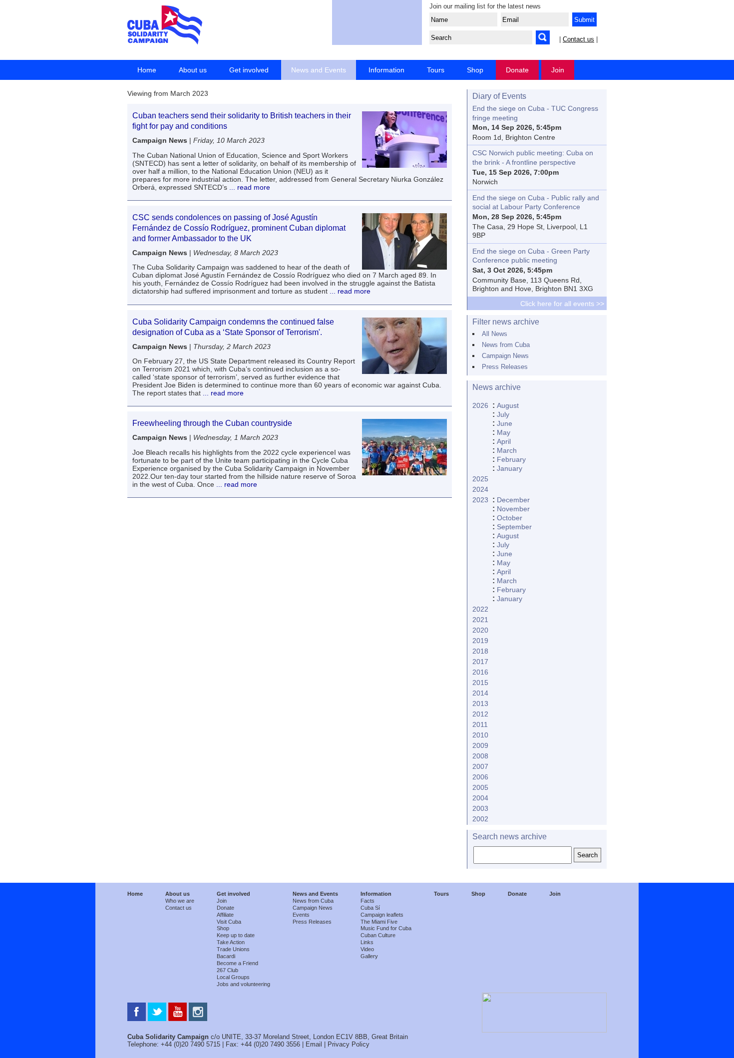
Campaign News (505, 355)
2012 (480, 714)
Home (146, 70)
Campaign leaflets (382, 915)
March (507, 450)
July (503, 414)
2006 (480, 777)
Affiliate (225, 915)
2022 (480, 609)
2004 (480, 798)
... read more (248, 187)
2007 (480, 766)
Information (386, 70)
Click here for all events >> (562, 304)
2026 (480, 405)
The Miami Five (379, 922)
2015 (480, 683)
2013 (480, 703)
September (514, 527)
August (508, 405)
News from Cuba (506, 345)
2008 (480, 756)
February (511, 459)
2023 (480, 500)
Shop (475, 70)
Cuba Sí (370, 908)
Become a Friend (237, 963)
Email (314, 1044)
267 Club (227, 970)
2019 (480, 641)
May (503, 432)
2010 (480, 735)
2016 (480, 672)
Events (301, 915)
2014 (480, 693)
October (509, 518)
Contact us (578, 39)
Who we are (179, 901)
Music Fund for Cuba (386, 928)
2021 (480, 620)
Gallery (369, 956)
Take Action (231, 942)
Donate (517, 70)
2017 (480, 662)
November (513, 509)
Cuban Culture (378, 935)
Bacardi (226, 956)
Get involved (249, 70)
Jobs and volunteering (243, 984)
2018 (480, 651)
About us (193, 70)
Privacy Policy (348, 1044)
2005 (480, 787)
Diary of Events (499, 96)
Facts (367, 901)
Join (557, 70)
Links (367, 942)
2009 (480, 745)
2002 (480, 819)
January (509, 468)
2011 (480, 724)
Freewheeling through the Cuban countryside (212, 423)
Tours (435, 70)
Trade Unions (233, 949)
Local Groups (233, 977)
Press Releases (505, 366)
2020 (480, 630)
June (504, 423)
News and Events (318, 70)
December (513, 500)
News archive (496, 387)
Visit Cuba (229, 922)
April (504, 441)
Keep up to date (236, 935)
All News (494, 334)
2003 (480, 808)
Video (367, 949)
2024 (480, 489)
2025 (480, 479)
